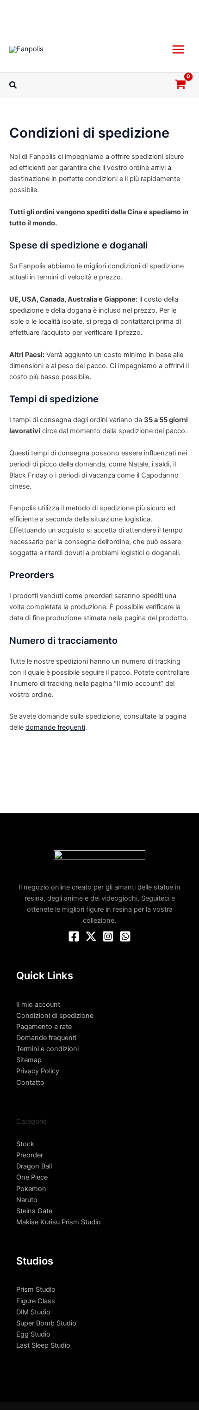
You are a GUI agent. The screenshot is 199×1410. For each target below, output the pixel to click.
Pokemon (31, 1189)
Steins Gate (34, 1211)
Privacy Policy (37, 1071)
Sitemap (29, 1060)
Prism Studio (36, 1289)
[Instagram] (108, 936)
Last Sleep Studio (43, 1345)
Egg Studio (33, 1334)
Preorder (29, 1155)
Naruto (26, 1200)
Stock (25, 1144)
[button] (13, 85)
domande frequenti (55, 727)
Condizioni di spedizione (54, 1015)
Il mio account (38, 1004)
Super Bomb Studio (46, 1323)
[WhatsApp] (125, 936)
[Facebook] (74, 936)
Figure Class (35, 1301)
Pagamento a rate (44, 1027)
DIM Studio (33, 1312)
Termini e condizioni (47, 1049)
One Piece (32, 1177)
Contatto (30, 1082)
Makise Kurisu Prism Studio (58, 1222)
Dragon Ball (34, 1166)
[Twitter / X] (91, 936)
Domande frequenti (46, 1038)
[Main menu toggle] (178, 49)
